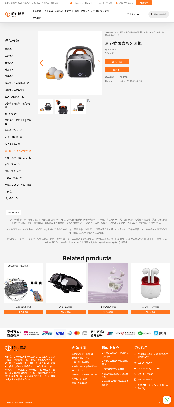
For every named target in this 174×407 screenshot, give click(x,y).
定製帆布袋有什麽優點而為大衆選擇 (115, 355)
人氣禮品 (59, 10)
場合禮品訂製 (11, 198)
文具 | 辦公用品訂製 (14, 96)
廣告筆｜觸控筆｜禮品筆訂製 (18, 105)
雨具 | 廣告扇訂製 (13, 137)
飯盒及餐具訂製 (12, 143)
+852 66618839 (126, 3)
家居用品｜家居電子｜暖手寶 (18, 122)
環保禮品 (9, 76)
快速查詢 (117, 69)
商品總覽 (36, 10)
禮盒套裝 (9, 69)
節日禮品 (9, 191)
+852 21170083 (105, 3)
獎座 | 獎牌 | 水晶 (13, 171)
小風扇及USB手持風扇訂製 (18, 184)
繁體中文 (131, 14)
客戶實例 (69, 10)
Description (13, 212)
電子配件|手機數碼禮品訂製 (18, 150)
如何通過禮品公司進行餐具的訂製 (115, 383)
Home (107, 32)
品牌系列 (9, 62)
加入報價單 (117, 61)
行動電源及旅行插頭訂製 (17, 83)
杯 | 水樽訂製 (11, 113)
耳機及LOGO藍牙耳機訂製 (153, 32)
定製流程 (94, 10)
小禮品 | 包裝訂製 (13, 177)
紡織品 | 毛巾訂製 (13, 130)
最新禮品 (49, 10)
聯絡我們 (36, 17)
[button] (99, 63)
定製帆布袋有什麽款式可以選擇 (115, 363)
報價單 (145, 2)
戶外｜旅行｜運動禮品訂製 (18, 157)
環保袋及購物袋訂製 (14, 89)
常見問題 (104, 10)
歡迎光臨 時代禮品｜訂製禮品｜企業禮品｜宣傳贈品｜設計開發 (32, 3)
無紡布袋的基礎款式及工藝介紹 (115, 375)
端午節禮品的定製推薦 (114, 368)
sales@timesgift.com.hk (83, 3)
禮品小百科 (110, 346)
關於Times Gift (82, 10)
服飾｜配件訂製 (12, 164)
